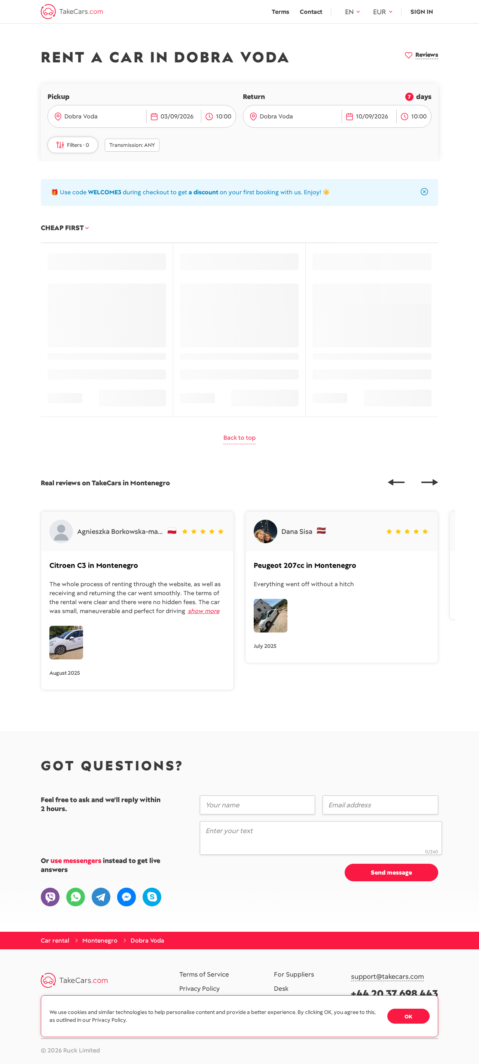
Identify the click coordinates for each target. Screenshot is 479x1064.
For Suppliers (294, 974)
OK (408, 1016)
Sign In (422, 12)
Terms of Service (204, 974)
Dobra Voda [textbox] (81, 116)
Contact (311, 12)
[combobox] (102, 116)
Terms (280, 12)
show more (203, 611)
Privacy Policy (199, 989)
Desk (281, 989)
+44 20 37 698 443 (394, 993)
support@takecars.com (387, 977)
